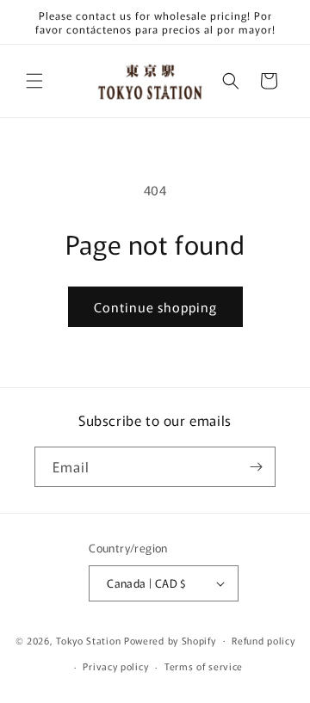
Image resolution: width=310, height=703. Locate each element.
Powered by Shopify (170, 639)
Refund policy (263, 640)
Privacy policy (115, 666)
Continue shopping (155, 307)
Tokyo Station (90, 639)
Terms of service (203, 666)
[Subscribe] (256, 467)
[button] (34, 81)
